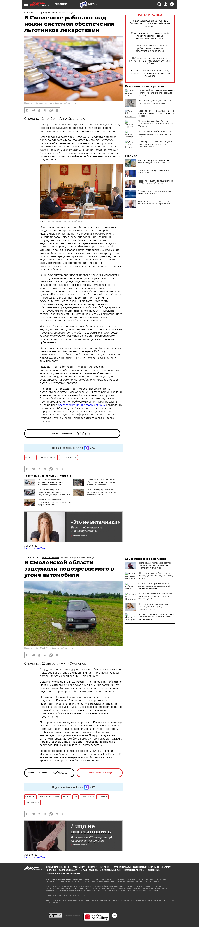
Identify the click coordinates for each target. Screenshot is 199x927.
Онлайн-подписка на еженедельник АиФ (100, 870)
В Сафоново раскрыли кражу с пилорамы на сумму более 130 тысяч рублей (150, 61)
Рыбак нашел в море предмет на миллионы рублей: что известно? (153, 161)
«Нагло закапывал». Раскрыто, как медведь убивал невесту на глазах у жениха (155, 575)
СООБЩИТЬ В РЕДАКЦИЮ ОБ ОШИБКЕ (63, 873)
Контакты (51, 870)
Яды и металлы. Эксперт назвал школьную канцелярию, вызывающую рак (153, 606)
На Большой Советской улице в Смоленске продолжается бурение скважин (150, 23)
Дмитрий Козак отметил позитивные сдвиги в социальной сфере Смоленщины (54, 502)
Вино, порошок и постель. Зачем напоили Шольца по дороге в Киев (154, 202)
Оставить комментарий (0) (99, 773)
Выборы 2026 (154, 870)
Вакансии (105, 867)
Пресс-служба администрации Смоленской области (50, 103)
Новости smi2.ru (34, 548)
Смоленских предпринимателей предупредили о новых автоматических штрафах (150, 36)
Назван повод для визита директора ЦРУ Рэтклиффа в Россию (155, 182)
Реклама (92, 867)
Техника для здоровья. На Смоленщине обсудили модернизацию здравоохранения (54, 492)
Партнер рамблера (72, 915)
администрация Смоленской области (64, 221)
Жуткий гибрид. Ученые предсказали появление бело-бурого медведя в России (156, 92)
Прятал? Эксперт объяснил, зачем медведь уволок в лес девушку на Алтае (154, 134)
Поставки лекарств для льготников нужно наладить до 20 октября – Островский (53, 482)
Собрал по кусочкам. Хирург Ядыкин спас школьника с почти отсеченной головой (156, 113)
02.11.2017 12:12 (30, 13)
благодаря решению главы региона (81, 404)
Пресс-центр (79, 867)
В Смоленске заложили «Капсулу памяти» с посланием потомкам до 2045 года (150, 73)
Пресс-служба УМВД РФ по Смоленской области (48, 648)
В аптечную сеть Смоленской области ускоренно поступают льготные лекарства (102, 482)
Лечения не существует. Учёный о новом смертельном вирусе (154, 101)
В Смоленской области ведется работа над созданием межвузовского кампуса (150, 48)
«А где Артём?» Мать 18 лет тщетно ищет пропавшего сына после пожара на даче (155, 144)
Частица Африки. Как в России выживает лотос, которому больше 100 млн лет (155, 123)
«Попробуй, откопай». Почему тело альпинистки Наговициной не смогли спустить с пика (155, 565)
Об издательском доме (57, 867)
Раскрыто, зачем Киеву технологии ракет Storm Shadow (154, 192)
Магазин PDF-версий (134, 870)
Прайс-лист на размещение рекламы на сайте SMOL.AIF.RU (142, 867)
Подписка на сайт (68, 870)
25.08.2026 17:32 (31, 557)
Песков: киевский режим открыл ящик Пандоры (153, 172)
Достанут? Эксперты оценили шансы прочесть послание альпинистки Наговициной (156, 616)
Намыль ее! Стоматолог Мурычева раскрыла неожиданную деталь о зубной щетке (155, 596)
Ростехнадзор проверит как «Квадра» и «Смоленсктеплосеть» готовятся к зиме (103, 492)
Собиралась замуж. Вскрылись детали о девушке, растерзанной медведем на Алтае (154, 586)
